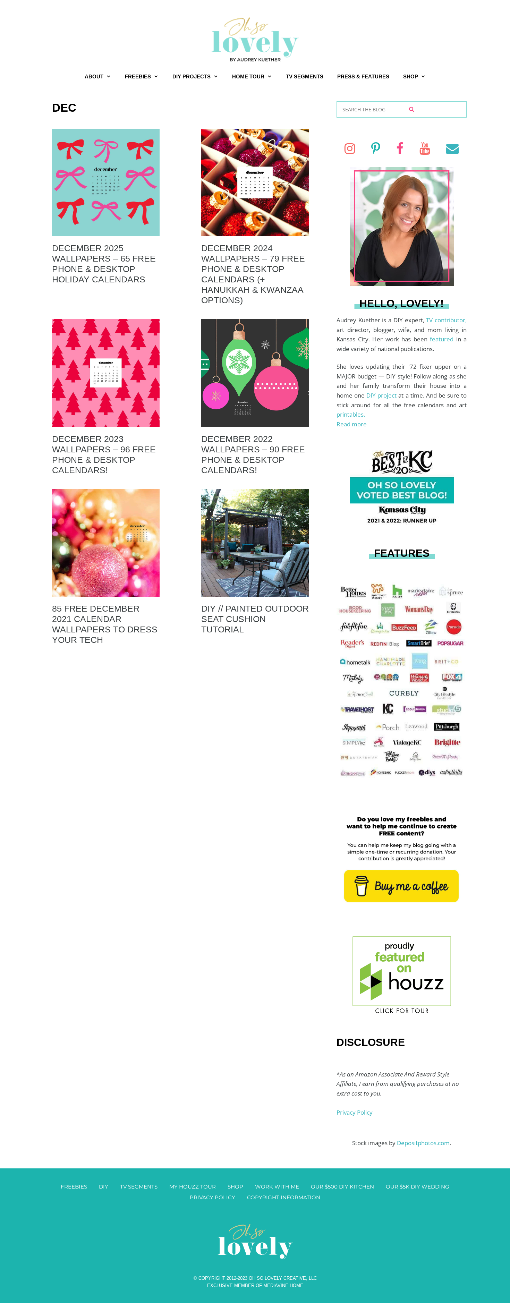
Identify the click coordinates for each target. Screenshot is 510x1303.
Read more (352, 424)
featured (443, 339)
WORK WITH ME (277, 1186)
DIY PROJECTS (191, 76)
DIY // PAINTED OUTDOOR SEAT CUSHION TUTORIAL (255, 619)
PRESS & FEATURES (363, 76)
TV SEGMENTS (304, 76)
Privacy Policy (355, 1112)
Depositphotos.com (423, 1143)
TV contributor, (446, 320)
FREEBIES (138, 76)
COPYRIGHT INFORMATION (283, 1197)
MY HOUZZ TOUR (192, 1186)
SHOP (410, 76)
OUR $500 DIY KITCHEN (342, 1186)
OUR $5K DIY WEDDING (417, 1186)
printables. (351, 414)
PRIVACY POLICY (212, 1197)
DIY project (382, 395)
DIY (103, 1186)
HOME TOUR (248, 76)
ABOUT (94, 76)
